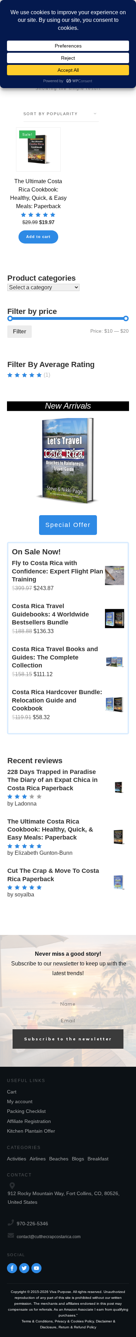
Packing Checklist (26, 1111)
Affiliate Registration (29, 1121)
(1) (28, 375)
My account (19, 1101)
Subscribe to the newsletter (68, 1038)
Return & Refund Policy (77, 1327)
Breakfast (98, 1158)
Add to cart (38, 237)
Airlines (38, 1158)
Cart (11, 1092)
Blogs (78, 1158)
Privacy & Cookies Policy (74, 1321)
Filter (19, 331)
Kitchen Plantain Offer (31, 1131)
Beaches (58, 1158)
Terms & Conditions (37, 1321)
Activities (16, 1158)
